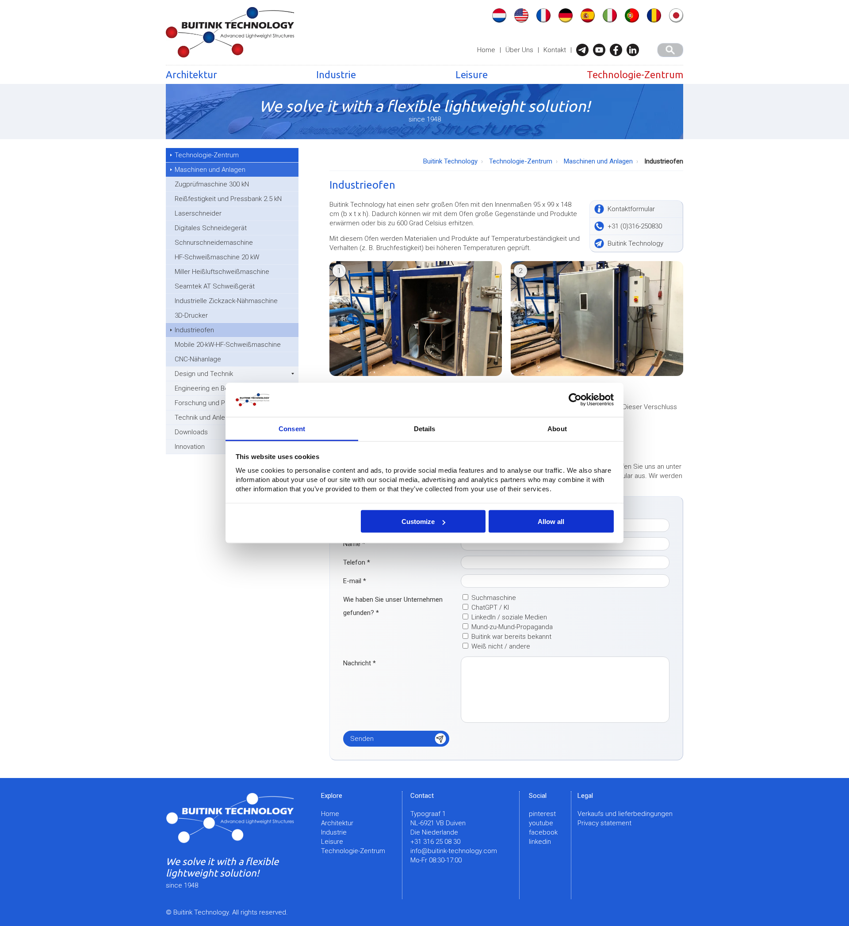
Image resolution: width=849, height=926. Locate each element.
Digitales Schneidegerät (211, 228)
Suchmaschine (493, 598)
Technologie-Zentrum (635, 74)
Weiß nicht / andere (500, 646)
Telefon (356, 562)
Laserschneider (198, 213)
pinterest (542, 814)
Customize (418, 521)
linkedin (540, 842)
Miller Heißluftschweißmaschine (222, 272)
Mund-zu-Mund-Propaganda (512, 627)
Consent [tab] (292, 428)
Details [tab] (425, 428)
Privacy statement (604, 823)
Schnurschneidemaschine (214, 243)
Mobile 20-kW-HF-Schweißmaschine (228, 345)
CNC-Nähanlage (198, 359)
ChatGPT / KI (490, 607)
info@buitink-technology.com (453, 851)
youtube (541, 823)
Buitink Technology (450, 161)
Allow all (551, 521)
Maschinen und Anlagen (210, 170)
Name (354, 544)
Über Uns (519, 50)
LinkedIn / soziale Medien (509, 617)
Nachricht (359, 663)
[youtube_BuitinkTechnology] (601, 50)
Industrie (336, 74)
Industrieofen (194, 330)
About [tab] (557, 428)
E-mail (354, 581)
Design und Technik (204, 374)
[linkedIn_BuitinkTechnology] (635, 50)
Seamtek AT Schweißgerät (215, 286)
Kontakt (554, 50)
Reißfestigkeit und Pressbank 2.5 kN (228, 199)
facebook (543, 832)
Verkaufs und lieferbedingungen (625, 814)
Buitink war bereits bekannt (511, 637)
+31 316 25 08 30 (435, 842)
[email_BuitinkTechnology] (584, 50)
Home (486, 50)
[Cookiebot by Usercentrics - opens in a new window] (575, 399)
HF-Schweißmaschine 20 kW (217, 257)
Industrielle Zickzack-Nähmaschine (226, 301)
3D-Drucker (191, 315)
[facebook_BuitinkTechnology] (618, 50)
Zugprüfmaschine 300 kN (212, 184)
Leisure (471, 74)
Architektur (191, 74)
